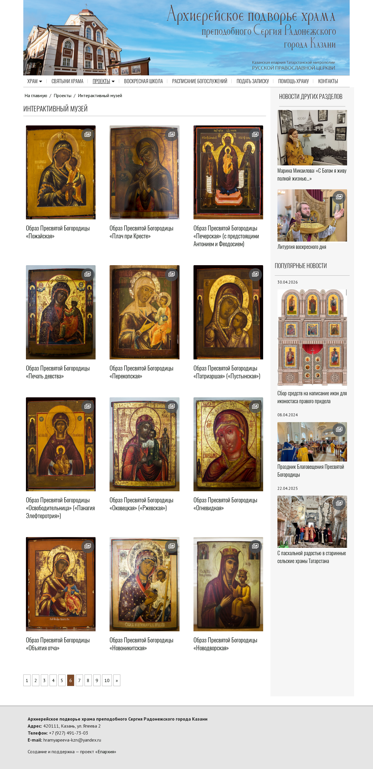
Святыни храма (67, 81)
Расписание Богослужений (199, 81)
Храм (32, 81)
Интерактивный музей (100, 95)
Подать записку (253, 81)
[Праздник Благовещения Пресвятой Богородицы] (312, 442)
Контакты (328, 81)
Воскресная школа (143, 81)
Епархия (106, 751)
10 (107, 680)
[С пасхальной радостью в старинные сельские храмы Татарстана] (312, 522)
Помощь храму (293, 81)
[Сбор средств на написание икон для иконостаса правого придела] (312, 338)
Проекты (101, 81)
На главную (35, 95)
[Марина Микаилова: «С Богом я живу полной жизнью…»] (312, 137)
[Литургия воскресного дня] (312, 215)
